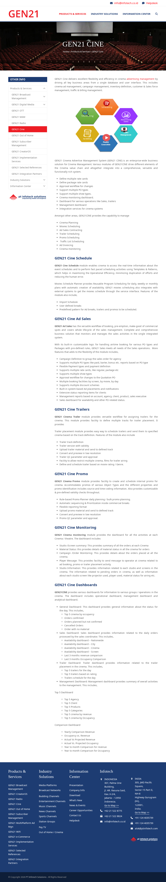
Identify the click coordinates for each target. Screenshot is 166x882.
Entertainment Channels (52, 801)
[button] (156, 14)
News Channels (47, 811)
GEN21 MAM (18, 116)
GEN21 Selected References (27, 167)
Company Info (77, 790)
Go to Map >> (111, 805)
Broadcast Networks (50, 790)
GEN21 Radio (19, 123)
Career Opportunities (81, 810)
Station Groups (47, 821)
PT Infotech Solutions (36, 877)
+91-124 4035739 (144, 817)
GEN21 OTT (18, 110)
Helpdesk (152, 3)
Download (74, 795)
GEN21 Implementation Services (24, 159)
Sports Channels (48, 816)
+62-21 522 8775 (113, 810)
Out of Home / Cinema (51, 832)
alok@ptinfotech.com (146, 828)
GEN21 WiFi (14, 831)
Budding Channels (49, 796)
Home (66, 51)
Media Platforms (48, 785)
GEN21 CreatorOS (21, 151)
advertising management (140, 78)
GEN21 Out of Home (22, 135)
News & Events (77, 805)
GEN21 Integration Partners (27, 173)
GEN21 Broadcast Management (21, 96)
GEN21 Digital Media (23, 104)
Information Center (20, 186)
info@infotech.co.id (126, 3)
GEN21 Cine (18, 129)
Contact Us (75, 815)
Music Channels (47, 806)
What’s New (75, 800)
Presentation (76, 785)
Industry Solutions (20, 179)
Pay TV (42, 827)
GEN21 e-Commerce (19, 836)
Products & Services (80, 51)
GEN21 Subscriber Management (21, 143)
